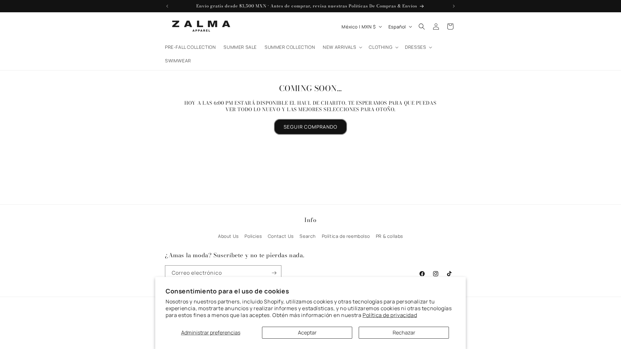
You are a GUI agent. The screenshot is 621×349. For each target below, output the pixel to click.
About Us (228, 236)
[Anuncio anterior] (167, 6)
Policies (253, 236)
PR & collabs (389, 236)
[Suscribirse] (274, 272)
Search (308, 236)
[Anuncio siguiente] (454, 6)
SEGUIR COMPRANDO (310, 126)
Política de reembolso (346, 236)
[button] (342, 47)
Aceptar (307, 332)
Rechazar (404, 332)
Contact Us (281, 236)
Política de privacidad (390, 315)
